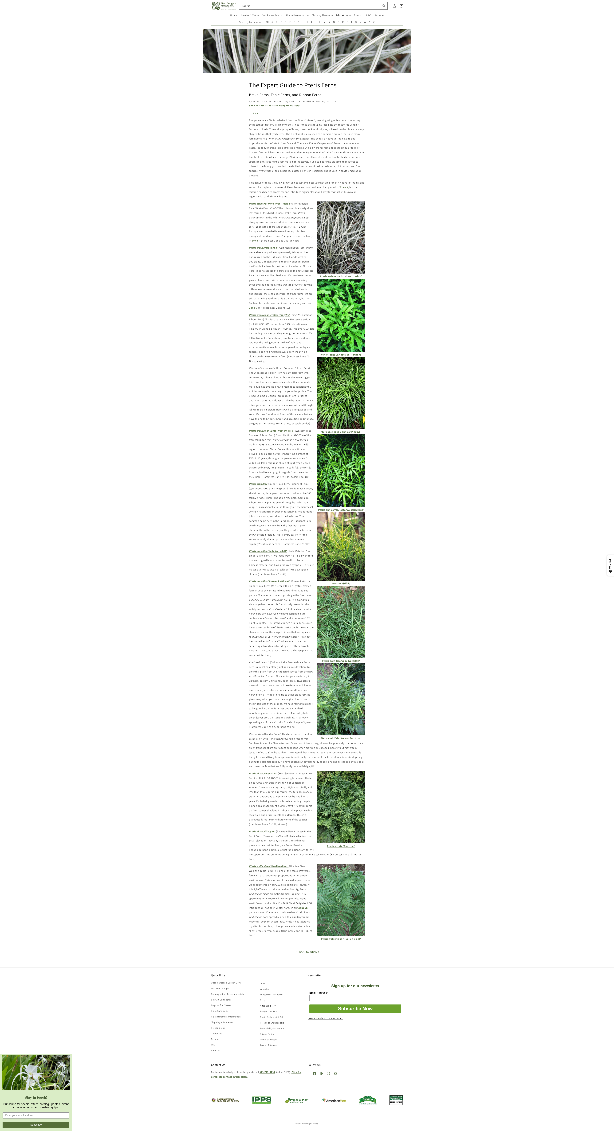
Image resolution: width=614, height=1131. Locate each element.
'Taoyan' (262, 831)
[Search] (383, 5)
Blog (262, 1000)
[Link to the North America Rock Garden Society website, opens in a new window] (225, 1101)
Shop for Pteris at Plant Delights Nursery (274, 105)
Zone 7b (303, 908)
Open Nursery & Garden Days (226, 982)
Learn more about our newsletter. (325, 1018)
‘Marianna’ (263, 247)
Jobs (262, 983)
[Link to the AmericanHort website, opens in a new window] (334, 1101)
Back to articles (309, 952)
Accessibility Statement (272, 1028)
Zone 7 (256, 240)
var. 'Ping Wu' (269, 315)
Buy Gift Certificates (221, 999)
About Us (216, 1050)
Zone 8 (344, 187)
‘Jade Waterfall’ (268, 551)
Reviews (215, 1039)
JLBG (368, 15)
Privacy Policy (267, 1034)
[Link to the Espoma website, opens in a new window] (368, 1104)
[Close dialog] (69, 1056)
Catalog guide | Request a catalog (228, 994)
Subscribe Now (355, 1008)
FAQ (213, 1044)
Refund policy (218, 1027)
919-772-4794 (267, 1072)
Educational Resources (272, 994)
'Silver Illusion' (270, 203)
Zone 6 (253, 307)
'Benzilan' (263, 773)
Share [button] (256, 113)
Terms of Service (268, 1045)
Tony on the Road (269, 1011)
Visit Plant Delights (221, 988)
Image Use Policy (269, 1039)
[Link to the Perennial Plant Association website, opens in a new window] (296, 1102)
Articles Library (268, 1005)
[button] (249, 15)
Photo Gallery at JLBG (271, 1017)
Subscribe (36, 1124)
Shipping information (222, 1022)
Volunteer (265, 989)
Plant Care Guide (220, 1010)
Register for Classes (221, 1005)
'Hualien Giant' (268, 866)
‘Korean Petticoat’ (269, 581)
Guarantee (216, 1033)
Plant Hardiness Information (226, 1016)
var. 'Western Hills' (272, 430)
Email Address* (318, 992)
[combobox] (313, 5)
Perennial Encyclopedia (272, 1022)
